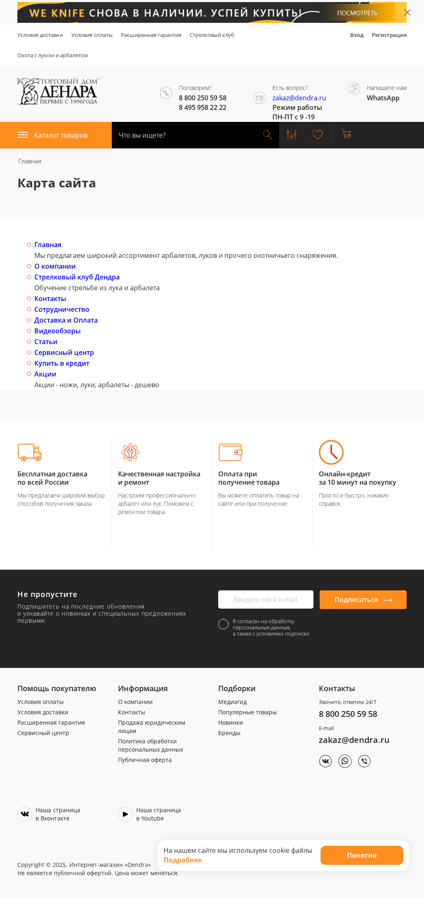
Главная (47, 244)
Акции (45, 374)
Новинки (230, 722)
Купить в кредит (61, 363)
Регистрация (389, 35)
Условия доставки (40, 35)
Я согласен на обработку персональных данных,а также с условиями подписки (271, 627)
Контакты (50, 298)
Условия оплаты (92, 35)
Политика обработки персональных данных (150, 745)
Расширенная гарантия (151, 35)
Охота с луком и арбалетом (52, 55)
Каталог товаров (60, 135)
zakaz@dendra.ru (299, 97)
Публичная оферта (145, 760)
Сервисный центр (64, 352)
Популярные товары (247, 712)
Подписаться (357, 599)
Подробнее (183, 859)
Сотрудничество (61, 309)
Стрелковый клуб (212, 35)
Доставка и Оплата (66, 320)
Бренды (229, 733)
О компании (55, 266)
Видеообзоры (57, 330)
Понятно (362, 855)
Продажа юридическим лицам (151, 726)
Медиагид (232, 702)
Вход (357, 35)
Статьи (46, 341)
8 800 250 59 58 (348, 713)
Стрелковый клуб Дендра (77, 277)
